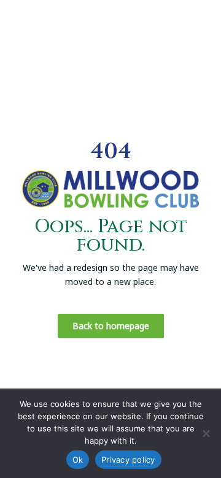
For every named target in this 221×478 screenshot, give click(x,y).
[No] (206, 433)
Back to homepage (110, 326)
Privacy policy (128, 460)
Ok (77, 460)
